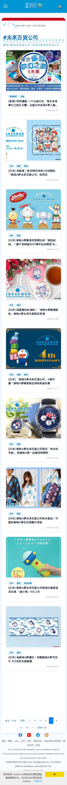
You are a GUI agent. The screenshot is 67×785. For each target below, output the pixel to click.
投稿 (38, 745)
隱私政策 (38, 741)
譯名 (29, 741)
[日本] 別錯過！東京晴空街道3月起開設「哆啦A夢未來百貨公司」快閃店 (31, 172)
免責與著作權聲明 (52, 741)
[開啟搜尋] (61, 6)
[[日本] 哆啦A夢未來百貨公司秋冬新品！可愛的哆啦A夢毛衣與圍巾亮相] (33, 488)
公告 (16, 741)
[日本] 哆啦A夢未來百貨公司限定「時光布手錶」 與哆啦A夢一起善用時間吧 (33, 450)
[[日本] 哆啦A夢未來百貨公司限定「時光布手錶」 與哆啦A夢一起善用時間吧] (33, 419)
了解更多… (39, 781)
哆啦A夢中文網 (23, 25)
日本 (11, 166)
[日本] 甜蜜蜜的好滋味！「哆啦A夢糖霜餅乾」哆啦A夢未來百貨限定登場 (33, 311)
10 (27, 727)
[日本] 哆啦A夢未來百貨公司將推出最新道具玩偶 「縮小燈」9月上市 (33, 589)
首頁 (22, 720)
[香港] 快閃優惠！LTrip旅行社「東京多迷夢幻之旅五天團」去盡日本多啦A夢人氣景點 (33, 103)
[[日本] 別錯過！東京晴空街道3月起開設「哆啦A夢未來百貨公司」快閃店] (33, 141)
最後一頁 (42, 727)
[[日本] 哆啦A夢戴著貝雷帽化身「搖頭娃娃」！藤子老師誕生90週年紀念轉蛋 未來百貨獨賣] (33, 210)
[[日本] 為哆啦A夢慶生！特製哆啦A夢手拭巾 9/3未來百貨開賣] (33, 627)
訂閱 (23, 741)
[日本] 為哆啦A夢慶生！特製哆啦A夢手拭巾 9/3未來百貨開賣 (33, 659)
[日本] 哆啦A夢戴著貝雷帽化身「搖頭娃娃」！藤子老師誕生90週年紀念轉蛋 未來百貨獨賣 (33, 242)
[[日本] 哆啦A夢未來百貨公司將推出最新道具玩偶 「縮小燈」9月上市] (33, 558)
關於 (4, 741)
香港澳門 (13, 96)
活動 (22, 96)
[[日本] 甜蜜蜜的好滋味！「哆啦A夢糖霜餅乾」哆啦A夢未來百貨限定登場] (33, 280)
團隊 (10, 741)
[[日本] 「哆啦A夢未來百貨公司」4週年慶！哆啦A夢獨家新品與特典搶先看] (33, 349)
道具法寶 (27, 583)
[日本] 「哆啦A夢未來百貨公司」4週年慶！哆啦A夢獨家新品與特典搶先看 (31, 381)
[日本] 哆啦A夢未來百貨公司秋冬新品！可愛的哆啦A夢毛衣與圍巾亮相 (33, 520)
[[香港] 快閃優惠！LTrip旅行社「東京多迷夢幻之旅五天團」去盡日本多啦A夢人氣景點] (33, 71)
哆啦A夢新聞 (39, 25)
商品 (26, 166)
